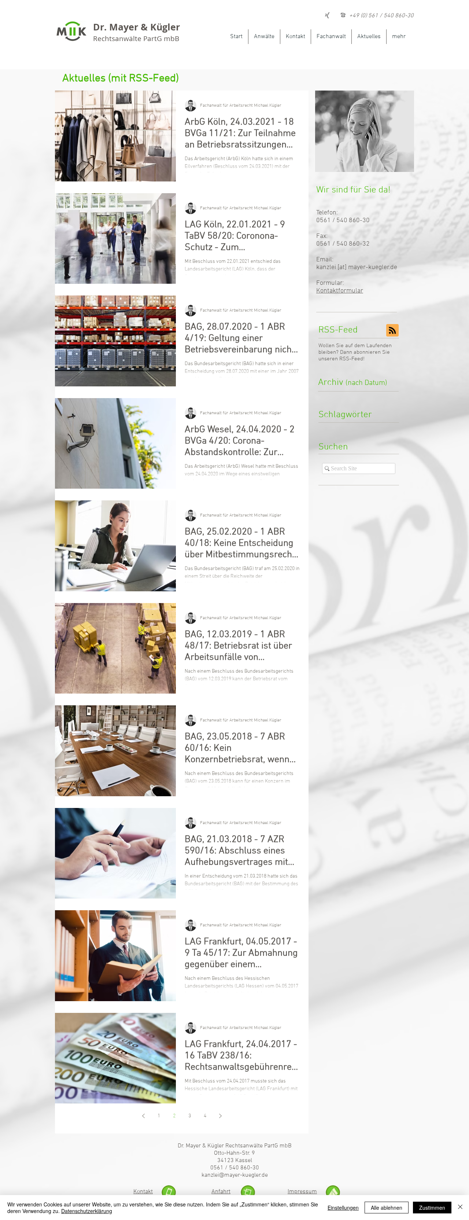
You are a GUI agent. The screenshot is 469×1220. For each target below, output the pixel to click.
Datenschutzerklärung (86, 1211)
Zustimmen (432, 1207)
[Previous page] (143, 1115)
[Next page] (220, 1115)
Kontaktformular (339, 291)
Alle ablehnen (386, 1207)
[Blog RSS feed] (392, 330)
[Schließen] (460, 1207)
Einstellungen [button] (343, 1207)
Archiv (352, 382)
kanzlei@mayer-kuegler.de (235, 1175)
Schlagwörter (345, 414)
